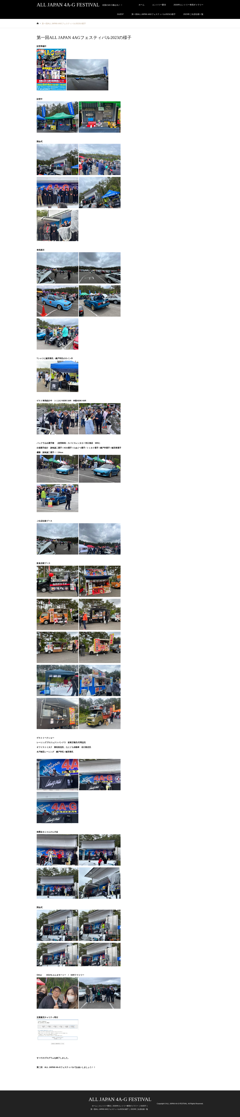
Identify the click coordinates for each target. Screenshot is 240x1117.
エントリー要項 (159, 5)
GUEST (120, 14)
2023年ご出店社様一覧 (193, 14)
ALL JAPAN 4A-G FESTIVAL (120, 1099)
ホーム (141, 5)
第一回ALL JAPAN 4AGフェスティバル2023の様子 (154, 14)
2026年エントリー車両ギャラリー (188, 5)
